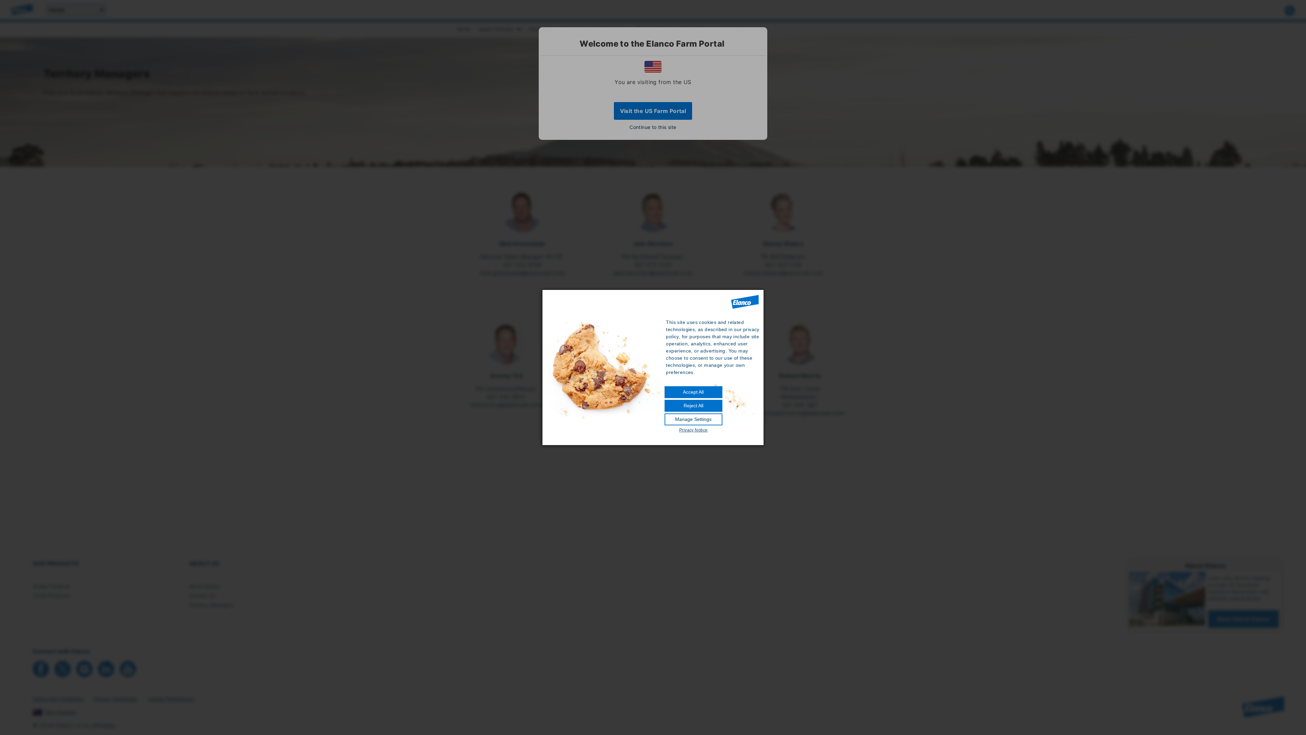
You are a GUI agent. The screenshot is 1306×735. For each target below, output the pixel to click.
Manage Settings (693, 419)
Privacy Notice (693, 430)
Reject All (693, 405)
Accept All (693, 392)
